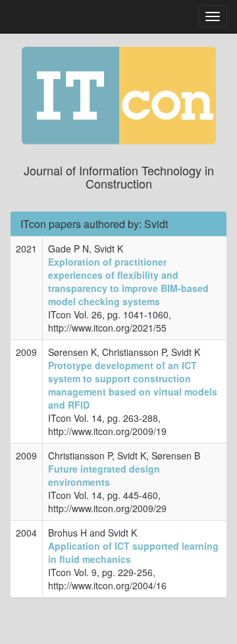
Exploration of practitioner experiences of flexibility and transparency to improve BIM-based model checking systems (128, 281)
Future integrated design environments (104, 475)
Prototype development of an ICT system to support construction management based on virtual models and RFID (132, 385)
